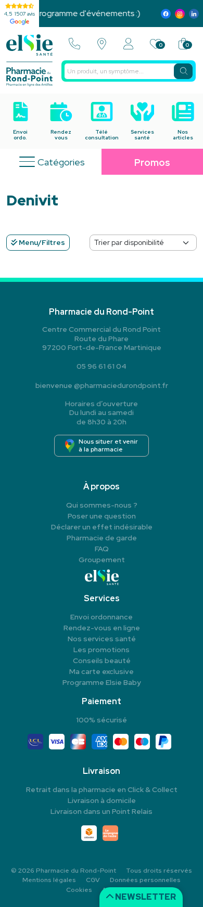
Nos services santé (102, 638)
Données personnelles (145, 880)
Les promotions (101, 649)
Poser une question (102, 516)
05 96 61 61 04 (101, 366)
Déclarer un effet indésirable (102, 527)
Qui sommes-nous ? (101, 505)
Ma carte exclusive (101, 671)
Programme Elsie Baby (101, 682)
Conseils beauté (102, 660)
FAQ (102, 548)
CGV (93, 880)
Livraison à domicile (102, 800)
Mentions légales (49, 880)
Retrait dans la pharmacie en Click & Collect (101, 789)
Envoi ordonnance (101, 616)
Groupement (102, 559)
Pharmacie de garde (102, 537)
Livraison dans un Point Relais (101, 811)
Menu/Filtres (41, 242)
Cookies (79, 890)
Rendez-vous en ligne (102, 627)
